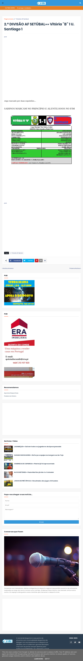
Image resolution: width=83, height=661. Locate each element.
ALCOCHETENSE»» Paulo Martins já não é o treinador (34, 472)
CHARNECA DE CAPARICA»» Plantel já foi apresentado (34, 464)
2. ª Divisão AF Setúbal (21, 19)
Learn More (38, 659)
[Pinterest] (36, 260)
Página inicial (8, 19)
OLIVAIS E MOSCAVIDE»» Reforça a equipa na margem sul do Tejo (38, 455)
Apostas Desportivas (11, 393)
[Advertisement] (41, 52)
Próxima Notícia (75, 268)
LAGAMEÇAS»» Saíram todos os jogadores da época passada (37, 447)
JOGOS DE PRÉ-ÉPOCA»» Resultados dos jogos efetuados (36, 481)
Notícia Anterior (8, 268)
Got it (47, 659)
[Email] (41, 260)
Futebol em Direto (10, 396)
